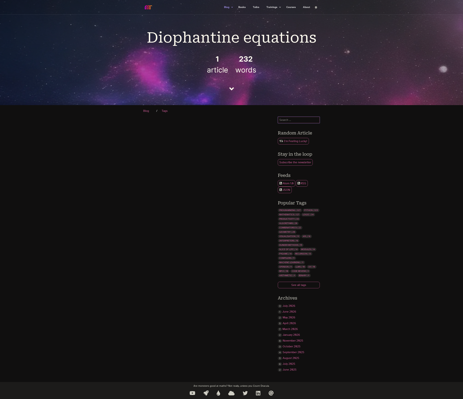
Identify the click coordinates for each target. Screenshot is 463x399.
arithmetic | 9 (287, 275)
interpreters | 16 (288, 241)
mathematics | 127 (289, 214)
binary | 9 (304, 275)
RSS (303, 183)
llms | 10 (300, 267)
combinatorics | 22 (290, 227)
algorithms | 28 (288, 223)
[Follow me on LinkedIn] (258, 393)
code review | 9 (300, 271)
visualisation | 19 (289, 236)
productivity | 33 (289, 219)
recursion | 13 (303, 254)
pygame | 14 (285, 254)
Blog (226, 7)
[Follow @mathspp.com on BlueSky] (231, 393)
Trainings (271, 7)
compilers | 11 (287, 258)
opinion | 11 (285, 267)
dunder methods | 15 (290, 245)
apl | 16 (306, 236)
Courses (291, 7)
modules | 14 (308, 249)
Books (242, 7)
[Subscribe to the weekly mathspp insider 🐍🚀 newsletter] (206, 393)
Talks (256, 7)
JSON (286, 189)
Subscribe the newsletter (295, 162)
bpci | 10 (283, 271)
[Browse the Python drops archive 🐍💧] (218, 393)
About (306, 7)
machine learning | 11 (291, 262)
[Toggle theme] (316, 7)
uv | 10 (311, 267)
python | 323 (311, 210)
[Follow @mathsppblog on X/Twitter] (245, 393)
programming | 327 (290, 210)
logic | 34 (308, 214)
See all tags (298, 285)
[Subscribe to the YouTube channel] (192, 393)
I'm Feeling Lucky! (295, 141)
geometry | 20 (287, 232)
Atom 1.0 (288, 183)
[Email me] (271, 393)
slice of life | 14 (288, 249)
